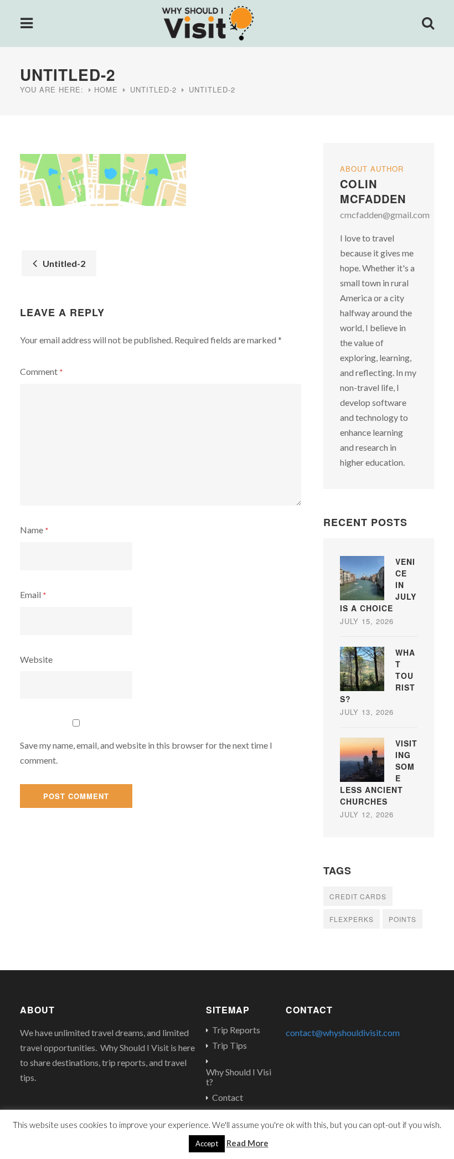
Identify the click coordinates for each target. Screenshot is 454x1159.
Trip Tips (229, 1045)
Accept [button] (206, 1143)
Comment (41, 371)
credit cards (357, 896)
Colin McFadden (373, 191)
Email (33, 594)
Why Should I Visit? (238, 1077)
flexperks (351, 919)
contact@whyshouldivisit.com (343, 1032)
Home (106, 89)
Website (36, 659)
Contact (227, 1098)
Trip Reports (236, 1030)
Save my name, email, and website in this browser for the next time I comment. (146, 752)
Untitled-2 (153, 89)
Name (34, 529)
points (402, 919)
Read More (247, 1143)
